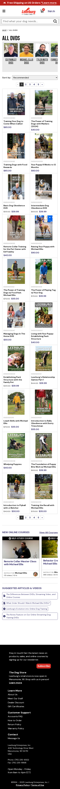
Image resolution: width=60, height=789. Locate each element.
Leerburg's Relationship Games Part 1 (43, 378)
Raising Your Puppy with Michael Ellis (42, 247)
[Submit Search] (55, 21)
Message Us (14, 738)
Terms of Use (37, 785)
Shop (4, 30)
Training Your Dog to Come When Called (13, 122)
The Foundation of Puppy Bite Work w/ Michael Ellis (43, 465)
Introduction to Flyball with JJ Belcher (14, 506)
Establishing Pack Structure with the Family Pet (12, 379)
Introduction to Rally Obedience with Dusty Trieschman (42, 423)
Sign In (51, 11)
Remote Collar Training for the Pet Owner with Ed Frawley (14, 249)
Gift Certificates (16, 706)
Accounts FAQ (15, 716)
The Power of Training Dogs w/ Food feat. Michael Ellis (14, 292)
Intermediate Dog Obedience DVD (40, 206)
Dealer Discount (16, 702)
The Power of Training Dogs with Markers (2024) (41, 124)
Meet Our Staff (15, 698)
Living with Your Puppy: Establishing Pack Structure (42, 336)
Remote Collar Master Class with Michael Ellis (20, 563)
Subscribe (44, 666)
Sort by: (6, 77)
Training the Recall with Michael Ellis (42, 506)
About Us (12, 694)
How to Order (15, 720)
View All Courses (48, 532)
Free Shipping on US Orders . (32, 2)
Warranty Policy (16, 728)
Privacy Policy (23, 785)
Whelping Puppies (12, 464)
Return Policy (14, 724)
